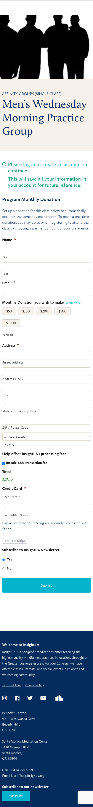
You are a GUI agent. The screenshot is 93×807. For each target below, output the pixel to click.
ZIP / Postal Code (15, 427)
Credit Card (14, 488)
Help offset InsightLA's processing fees (34, 453)
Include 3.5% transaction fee (26, 463)
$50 (9, 311)
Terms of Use (11, 685)
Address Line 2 (13, 379)
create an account (61, 164)
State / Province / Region (21, 411)
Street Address (13, 362)
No (9, 568)
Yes (9, 559)
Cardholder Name (15, 515)
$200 (44, 311)
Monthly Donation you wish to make (33, 302)
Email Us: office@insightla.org (23, 776)
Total (6, 471)
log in (29, 164)
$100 (26, 311)
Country (8, 445)
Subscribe (16, 796)
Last (5, 274)
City (5, 395)
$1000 (11, 323)
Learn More (73, 302)
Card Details (11, 497)
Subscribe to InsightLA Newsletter (30, 550)
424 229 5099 (23, 770)
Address (10, 345)
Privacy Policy (34, 685)
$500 (62, 311)
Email (8, 283)
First (5, 257)
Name (9, 239)
